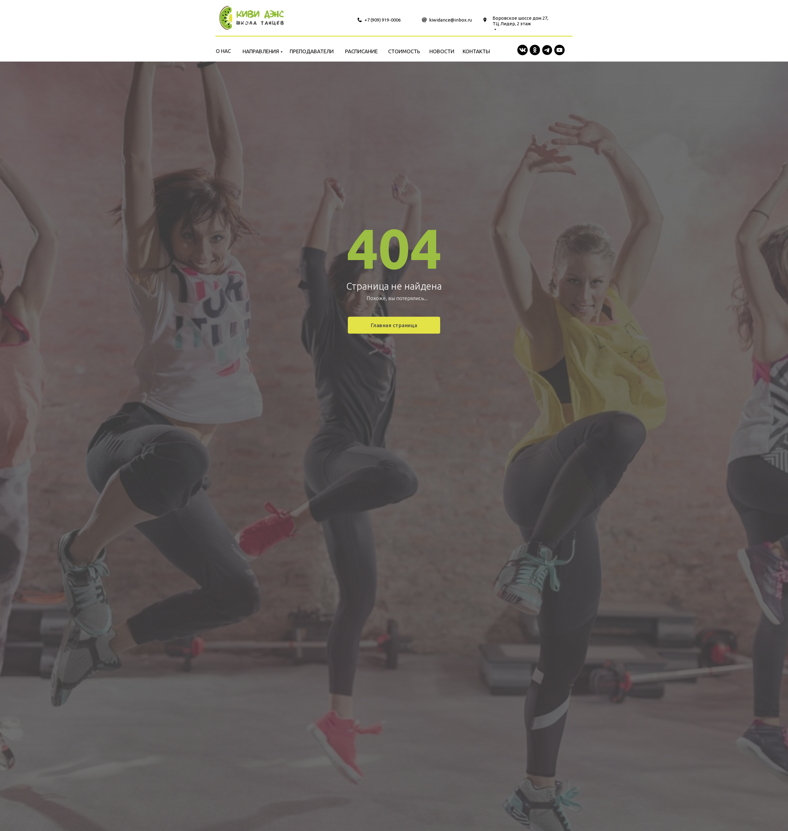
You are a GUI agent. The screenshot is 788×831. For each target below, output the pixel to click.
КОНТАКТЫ (476, 51)
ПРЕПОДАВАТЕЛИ (312, 51)
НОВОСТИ (441, 51)
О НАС (223, 51)
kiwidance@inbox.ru (450, 19)
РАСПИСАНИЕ (361, 51)
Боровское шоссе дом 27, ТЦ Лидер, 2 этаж (520, 20)
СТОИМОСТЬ (404, 51)
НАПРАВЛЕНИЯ (261, 51)
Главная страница (394, 325)
